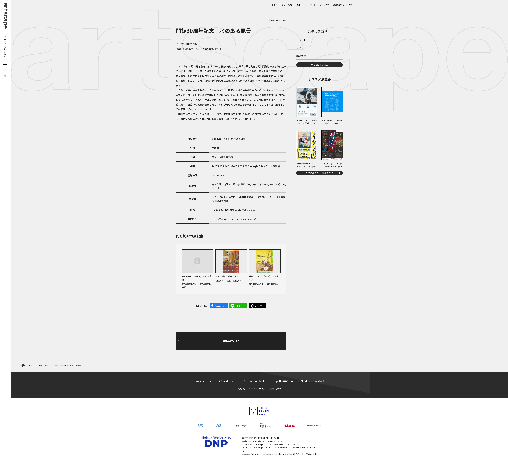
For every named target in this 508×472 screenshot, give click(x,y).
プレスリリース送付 (253, 381)
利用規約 (241, 388)
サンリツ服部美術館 (186, 43)
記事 (298, 5)
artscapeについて (203, 381)
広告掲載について (227, 381)
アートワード (310, 5)
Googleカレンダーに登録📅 (265, 166)
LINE (238, 305)
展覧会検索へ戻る (231, 341)
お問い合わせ (275, 388)
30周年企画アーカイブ (342, 5)
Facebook (219, 305)
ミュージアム (287, 5)
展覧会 (274, 5)
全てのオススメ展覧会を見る (319, 173)
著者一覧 (320, 381)
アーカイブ (324, 5)
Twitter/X (257, 305)
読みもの (301, 55)
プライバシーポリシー (257, 388)
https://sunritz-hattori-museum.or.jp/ (234, 219)
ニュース (301, 40)
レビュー (301, 48)
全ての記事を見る (319, 64)
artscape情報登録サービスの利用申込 (289, 381)
